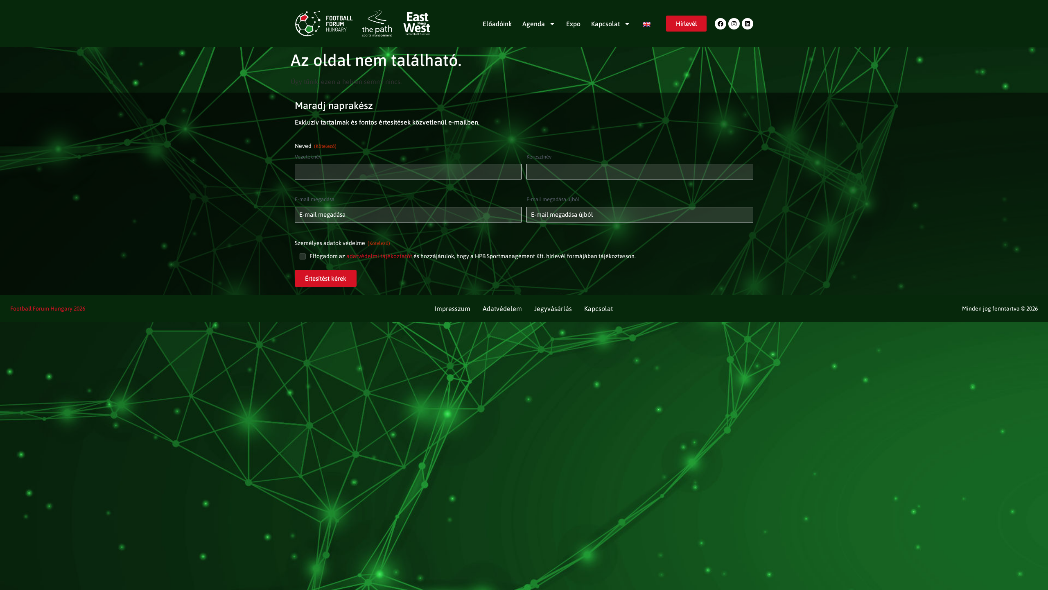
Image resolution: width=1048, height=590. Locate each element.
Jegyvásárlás (553, 308)
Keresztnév (538, 157)
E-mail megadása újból (552, 199)
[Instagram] (734, 24)
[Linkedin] (747, 24)
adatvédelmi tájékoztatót (379, 256)
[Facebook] (720, 24)
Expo (573, 23)
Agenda (533, 23)
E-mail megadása (314, 199)
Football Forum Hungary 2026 (47, 308)
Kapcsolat (605, 23)
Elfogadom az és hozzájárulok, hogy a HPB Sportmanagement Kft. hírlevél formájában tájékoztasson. (472, 256)
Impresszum (452, 308)
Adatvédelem (502, 308)
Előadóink (497, 23)
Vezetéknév (308, 157)
